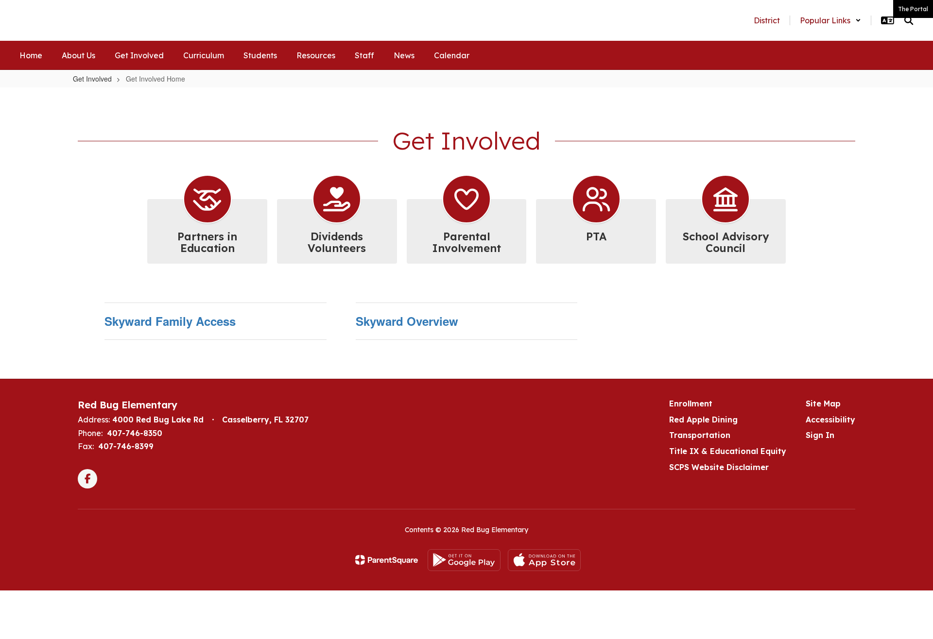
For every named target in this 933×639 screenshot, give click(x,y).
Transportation (699, 435)
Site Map (823, 403)
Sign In (820, 435)
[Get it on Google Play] (464, 560)
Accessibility (830, 419)
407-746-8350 (134, 433)
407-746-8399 (126, 446)
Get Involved (92, 79)
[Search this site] (909, 20)
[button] (830, 20)
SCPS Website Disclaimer (719, 467)
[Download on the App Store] (544, 560)
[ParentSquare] (386, 560)
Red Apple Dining (703, 419)
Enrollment (690, 403)
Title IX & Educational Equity (727, 451)
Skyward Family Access (170, 321)
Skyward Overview (407, 321)
